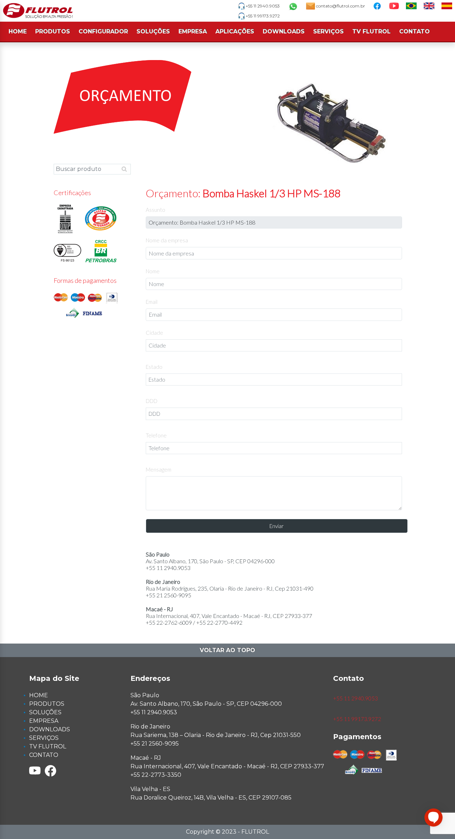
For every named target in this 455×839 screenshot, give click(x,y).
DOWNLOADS (284, 31)
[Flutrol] (38, 11)
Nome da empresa (167, 240)
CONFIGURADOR (103, 31)
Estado (154, 367)
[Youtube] (35, 770)
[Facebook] (50, 770)
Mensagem (158, 469)
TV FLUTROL (371, 31)
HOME (18, 31)
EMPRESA (192, 31)
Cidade (154, 332)
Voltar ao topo (227, 650)
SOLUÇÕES (153, 31)
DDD (151, 401)
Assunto (155, 209)
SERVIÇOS (328, 31)
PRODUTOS (52, 31)
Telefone (156, 435)
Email (151, 302)
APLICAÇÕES (234, 31)
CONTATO (414, 31)
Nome (153, 271)
